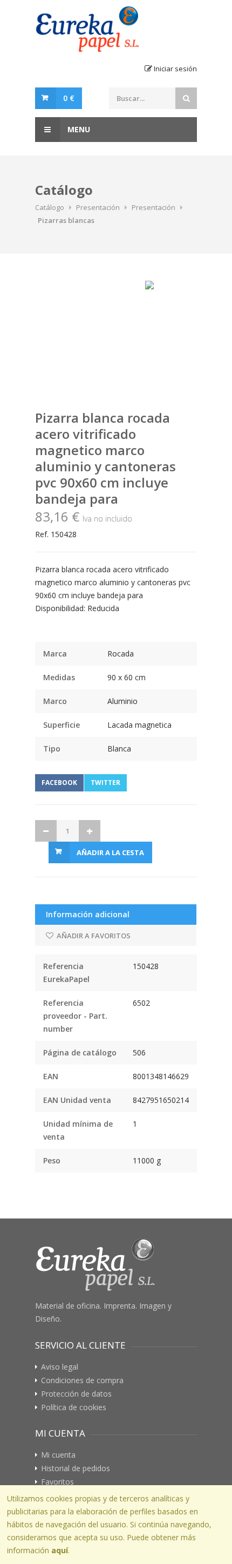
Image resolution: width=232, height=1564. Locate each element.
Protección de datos (76, 1394)
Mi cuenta (58, 1455)
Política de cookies (73, 1407)
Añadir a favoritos (93, 935)
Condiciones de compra (82, 1380)
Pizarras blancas (66, 220)
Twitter (105, 782)
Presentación (98, 207)
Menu (77, 129)
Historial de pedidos (75, 1468)
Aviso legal (59, 1367)
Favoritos (57, 1482)
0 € (68, 98)
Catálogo (49, 207)
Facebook (59, 782)
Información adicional (87, 914)
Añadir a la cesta (110, 852)
